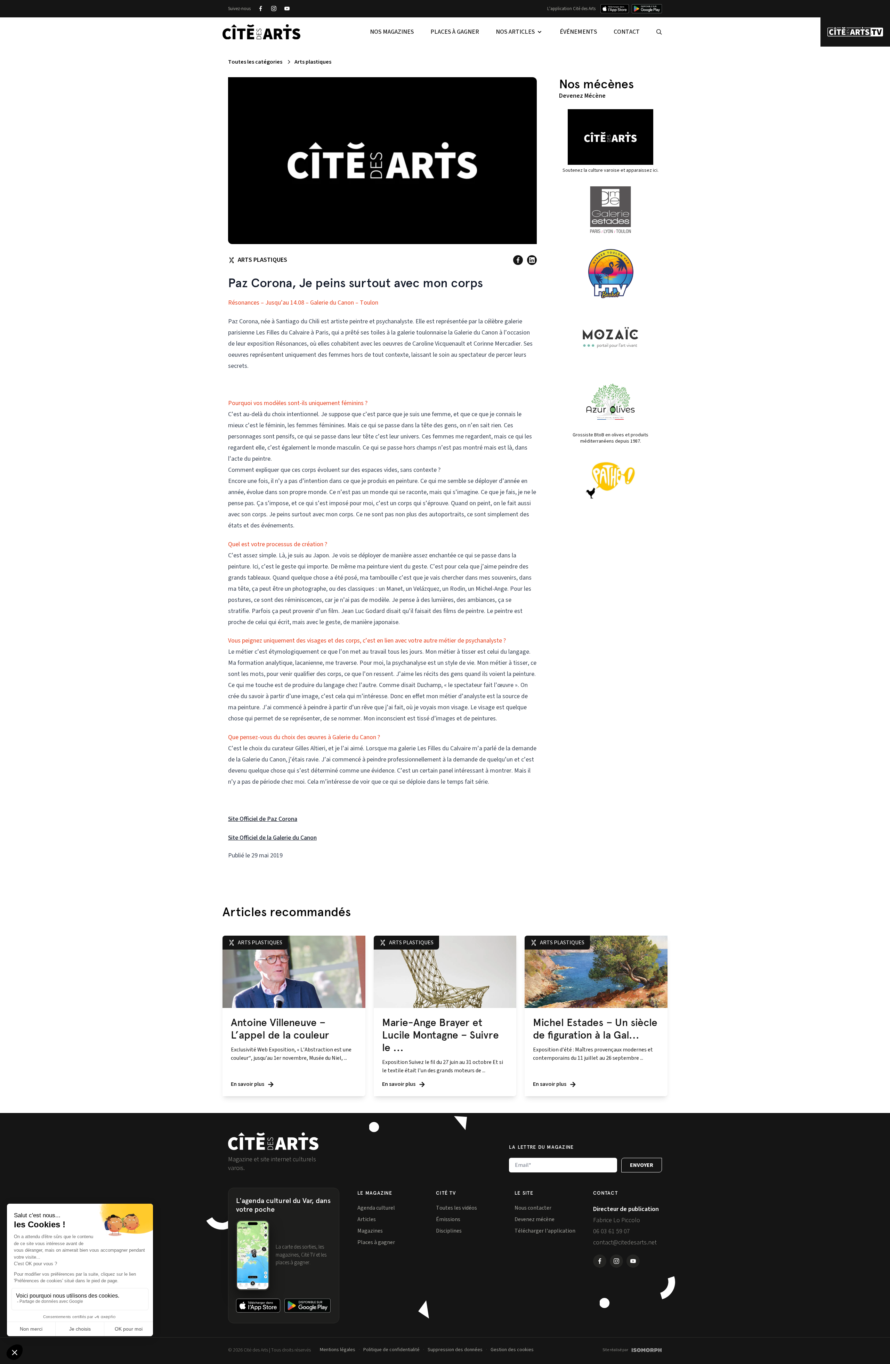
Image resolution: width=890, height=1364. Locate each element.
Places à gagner (454, 31)
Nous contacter (533, 1208)
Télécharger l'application (545, 1231)
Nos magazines (392, 31)
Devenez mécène (535, 1219)
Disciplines (449, 1231)
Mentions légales (337, 1349)
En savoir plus (248, 1084)
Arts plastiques (312, 62)
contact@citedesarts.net (625, 1242)
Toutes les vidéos (456, 1208)
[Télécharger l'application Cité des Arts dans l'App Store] (614, 8)
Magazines (370, 1231)
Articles (366, 1219)
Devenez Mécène (582, 95)
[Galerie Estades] (610, 209)
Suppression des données (455, 1349)
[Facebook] (260, 9)
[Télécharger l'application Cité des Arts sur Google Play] (647, 9)
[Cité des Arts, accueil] (273, 1141)
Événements (578, 31)
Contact (627, 31)
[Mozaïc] (610, 337)
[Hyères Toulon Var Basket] (610, 273)
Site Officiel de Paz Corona (262, 819)
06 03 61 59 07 (611, 1231)
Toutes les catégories (255, 62)
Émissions (448, 1219)
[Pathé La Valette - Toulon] (610, 480)
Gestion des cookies (512, 1349)
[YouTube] (287, 9)
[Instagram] (273, 9)
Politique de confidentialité (391, 1349)
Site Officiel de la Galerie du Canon (272, 837)
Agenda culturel (376, 1208)
